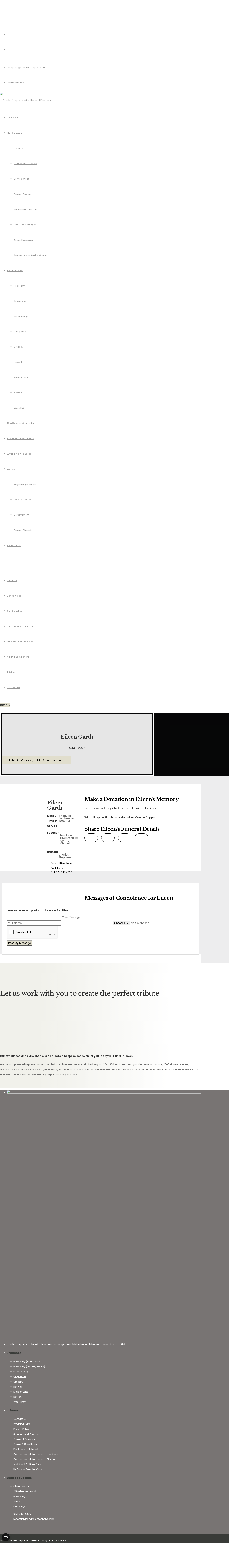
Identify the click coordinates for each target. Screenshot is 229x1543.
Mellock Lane (20, 1391)
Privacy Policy (21, 1429)
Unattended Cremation (20, 626)
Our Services (14, 595)
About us (12, 580)
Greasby (18, 1381)
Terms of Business (24, 1439)
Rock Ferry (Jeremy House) (29, 1366)
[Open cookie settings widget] (6, 1537)
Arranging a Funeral (18, 656)
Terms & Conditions (25, 1444)
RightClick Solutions (54, 1540)
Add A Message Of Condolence (37, 760)
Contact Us (13, 687)
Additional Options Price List (29, 1464)
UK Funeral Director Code (28, 1469)
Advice (11, 672)
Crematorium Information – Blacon (34, 1459)
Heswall (17, 1386)
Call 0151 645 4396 (61, 872)
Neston (17, 1396)
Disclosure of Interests (26, 1449)
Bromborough (21, 1371)
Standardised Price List (26, 1434)
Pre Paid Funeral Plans (20, 641)
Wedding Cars (21, 1424)
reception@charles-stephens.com (27, 67)
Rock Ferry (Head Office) (28, 1361)
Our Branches (14, 611)
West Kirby (19, 1402)
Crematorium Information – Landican (35, 1454)
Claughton (19, 1376)
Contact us (20, 1419)
